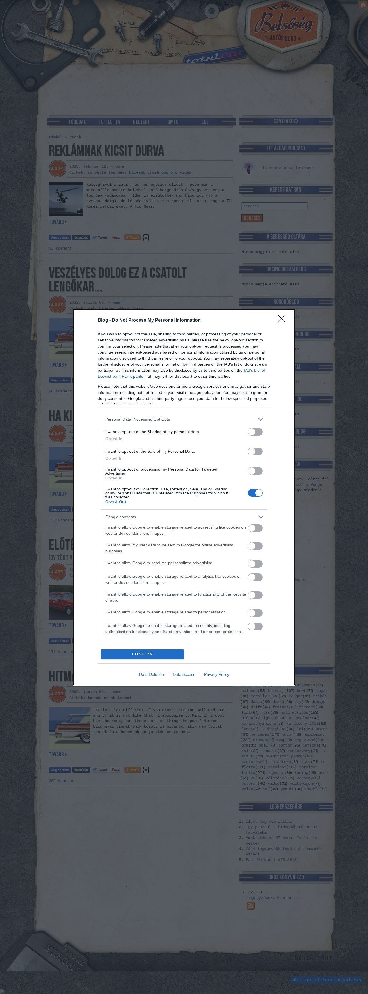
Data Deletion (151, 674)
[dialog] (184, 497)
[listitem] (184, 419)
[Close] (283, 320)
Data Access (184, 674)
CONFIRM (142, 654)
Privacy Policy (216, 674)
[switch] (255, 432)
